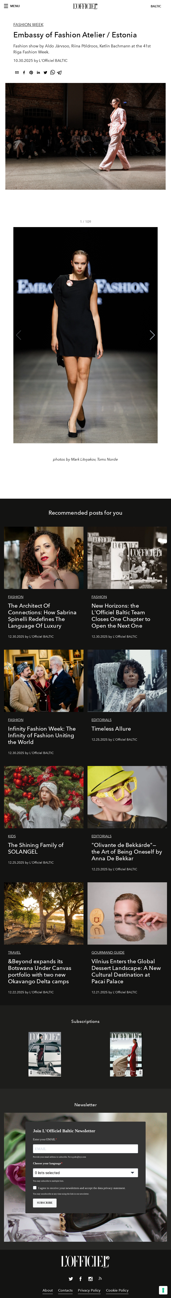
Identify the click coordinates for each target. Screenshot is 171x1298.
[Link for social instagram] (90, 1280)
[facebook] (24, 73)
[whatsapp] (52, 73)
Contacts (65, 1290)
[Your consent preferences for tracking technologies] (163, 1290)
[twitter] (45, 73)
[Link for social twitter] (71, 1280)
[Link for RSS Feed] (100, 1279)
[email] (16, 73)
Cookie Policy (117, 1290)
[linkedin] (38, 73)
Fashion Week (28, 24)
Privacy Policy (89, 1290)
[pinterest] (31, 73)
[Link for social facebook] (80, 1280)
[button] (152, 335)
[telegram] (59, 73)
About (48, 1290)
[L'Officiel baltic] (85, 6)
